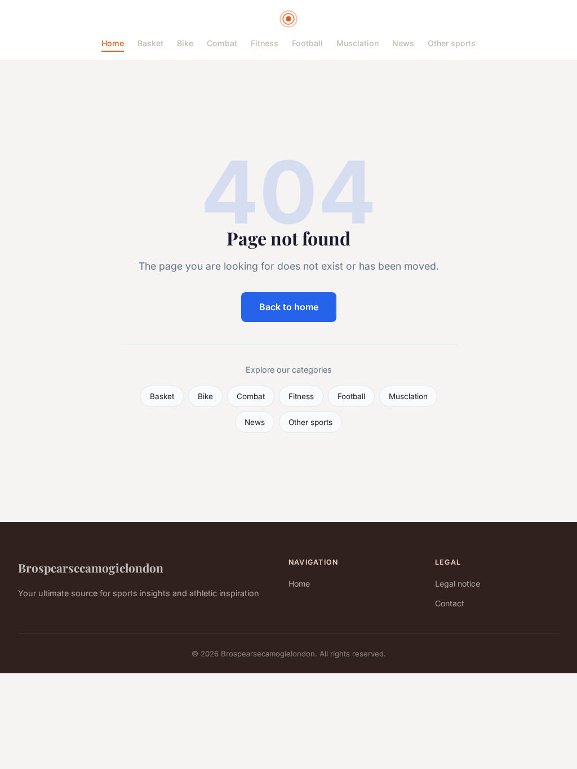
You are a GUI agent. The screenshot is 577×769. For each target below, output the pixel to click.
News (403, 43)
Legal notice (457, 583)
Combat (222, 43)
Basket (150, 43)
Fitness (264, 43)
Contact (449, 603)
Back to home (288, 306)
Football (307, 43)
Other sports (452, 43)
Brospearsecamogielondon (90, 567)
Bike (185, 43)
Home (112, 43)
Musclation (357, 43)
